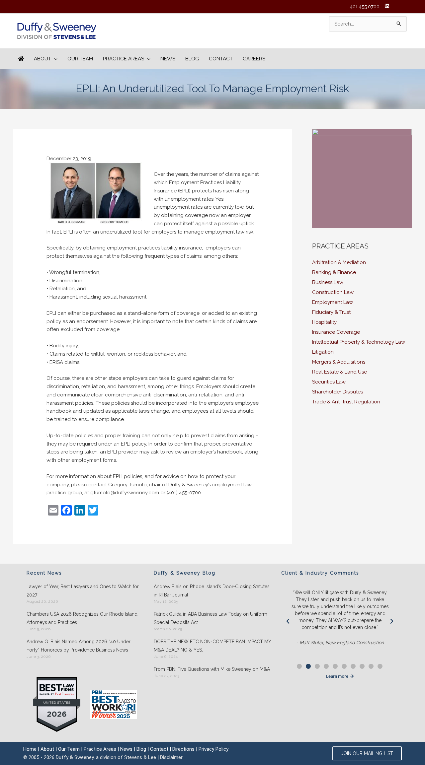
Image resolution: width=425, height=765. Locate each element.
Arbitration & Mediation (339, 262)
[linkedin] (387, 5)
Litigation (323, 352)
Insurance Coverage (336, 332)
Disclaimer (171, 757)
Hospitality (324, 322)
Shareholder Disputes (337, 392)
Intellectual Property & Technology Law (358, 342)
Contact (159, 749)
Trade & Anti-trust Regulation (346, 402)
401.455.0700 (365, 7)
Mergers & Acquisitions (338, 362)
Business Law (327, 282)
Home (30, 749)
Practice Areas (100, 749)
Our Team (69, 749)
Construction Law (333, 292)
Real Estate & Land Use (339, 372)
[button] (288, 621)
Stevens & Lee (140, 757)
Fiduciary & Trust (331, 312)
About (47, 749)
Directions (183, 749)
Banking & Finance (334, 272)
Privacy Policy (213, 749)
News (126, 749)
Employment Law (332, 302)
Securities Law (329, 382)
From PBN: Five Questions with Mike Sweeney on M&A (212, 669)
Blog (141, 749)
